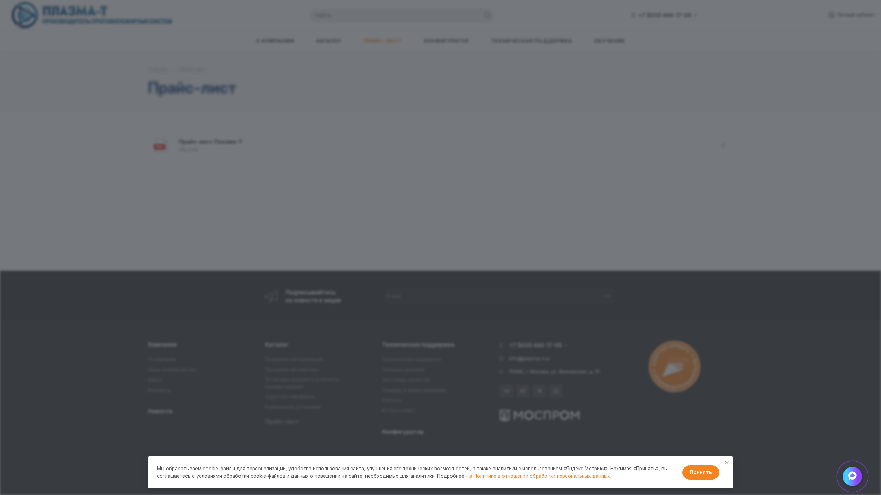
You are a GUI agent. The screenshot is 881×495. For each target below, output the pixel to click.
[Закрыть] (727, 462)
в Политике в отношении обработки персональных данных (539, 476)
